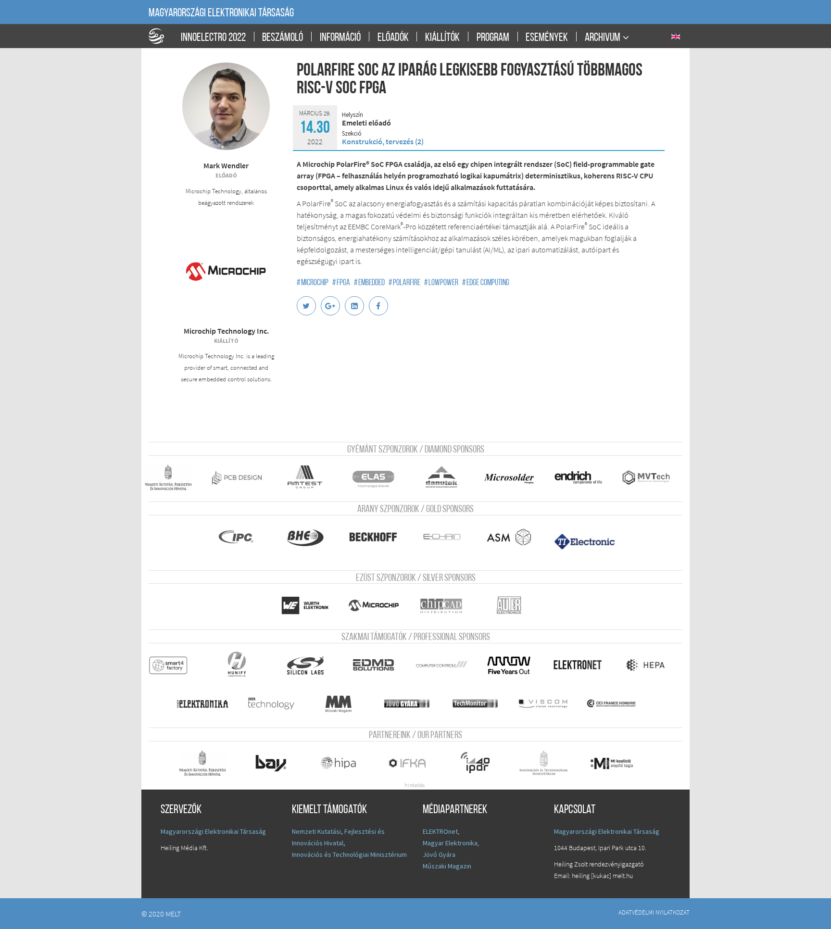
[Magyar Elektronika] (207, 703)
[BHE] (310, 537)
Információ (340, 38)
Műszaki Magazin (447, 866)
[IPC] (242, 537)
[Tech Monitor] (480, 703)
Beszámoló (282, 38)
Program (493, 38)
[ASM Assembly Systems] (514, 537)
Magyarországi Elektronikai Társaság (221, 13)
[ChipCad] (446, 605)
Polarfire (404, 283)
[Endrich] (583, 477)
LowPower (441, 283)
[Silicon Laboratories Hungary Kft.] (310, 665)
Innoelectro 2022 (213, 38)
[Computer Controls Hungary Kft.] (446, 665)
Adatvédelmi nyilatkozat (654, 912)
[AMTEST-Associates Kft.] (310, 477)
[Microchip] (378, 605)
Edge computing (485, 283)
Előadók (393, 38)
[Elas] (378, 477)
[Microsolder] (514, 477)
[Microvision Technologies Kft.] (653, 477)
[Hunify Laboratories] (242, 665)
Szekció (352, 134)
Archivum (602, 38)
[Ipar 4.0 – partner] (480, 763)
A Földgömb (161, 36)
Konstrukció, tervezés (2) (383, 141)
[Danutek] (446, 477)
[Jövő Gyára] (412, 703)
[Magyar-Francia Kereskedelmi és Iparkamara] (619, 703)
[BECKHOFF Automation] (378, 537)
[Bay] (276, 763)
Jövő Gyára (439, 854)
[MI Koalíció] (619, 763)
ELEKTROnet (440, 831)
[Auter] (516, 605)
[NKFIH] (207, 763)
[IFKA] (412, 763)
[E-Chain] (446, 537)
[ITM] (548, 763)
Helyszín (352, 115)
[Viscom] (548, 703)
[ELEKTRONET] (583, 665)
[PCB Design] (242, 477)
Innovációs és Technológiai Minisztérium (349, 854)
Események (547, 38)
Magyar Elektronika (450, 843)
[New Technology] (276, 703)
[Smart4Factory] (173, 665)
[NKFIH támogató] (173, 477)
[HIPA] (344, 763)
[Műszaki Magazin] (344, 703)
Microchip (312, 283)
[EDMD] (378, 665)
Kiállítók (442, 38)
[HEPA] (651, 665)
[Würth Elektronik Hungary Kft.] (310, 605)
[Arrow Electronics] (514, 665)
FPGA (341, 283)
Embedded (369, 283)
